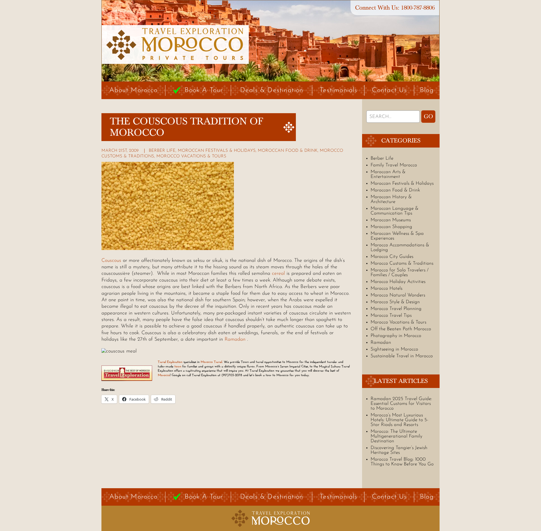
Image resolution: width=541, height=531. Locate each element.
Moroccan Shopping (391, 226)
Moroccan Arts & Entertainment (388, 174)
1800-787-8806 (418, 7)
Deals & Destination (271, 90)
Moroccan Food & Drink (288, 151)
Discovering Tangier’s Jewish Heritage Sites (399, 450)
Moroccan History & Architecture (391, 199)
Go (428, 116)
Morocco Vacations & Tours (191, 156)
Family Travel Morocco (394, 165)
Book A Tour (204, 90)
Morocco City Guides (392, 256)
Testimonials (338, 90)
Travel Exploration (170, 362)
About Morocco (133, 90)
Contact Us (389, 90)
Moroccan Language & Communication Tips (394, 211)
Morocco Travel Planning (396, 308)
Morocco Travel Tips (391, 315)
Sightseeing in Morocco (394, 349)
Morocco (164, 375)
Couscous (111, 260)
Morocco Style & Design (395, 302)
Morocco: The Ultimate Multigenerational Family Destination (396, 436)
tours (177, 366)
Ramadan (235, 339)
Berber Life (162, 151)
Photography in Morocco (396, 335)
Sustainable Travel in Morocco (402, 356)
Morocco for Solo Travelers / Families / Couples (400, 272)
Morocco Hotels (386, 288)
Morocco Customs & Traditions (402, 263)
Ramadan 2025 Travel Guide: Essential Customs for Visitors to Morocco (401, 403)
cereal (278, 273)
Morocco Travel (211, 362)
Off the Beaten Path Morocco (401, 329)
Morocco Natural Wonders (398, 295)
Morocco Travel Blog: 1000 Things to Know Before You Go (402, 462)
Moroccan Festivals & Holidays (217, 151)
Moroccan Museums (391, 220)
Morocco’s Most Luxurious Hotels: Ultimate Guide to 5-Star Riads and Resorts (399, 420)
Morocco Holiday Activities (398, 281)
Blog (427, 90)
